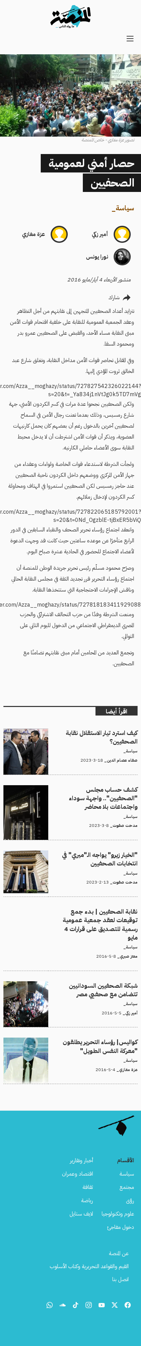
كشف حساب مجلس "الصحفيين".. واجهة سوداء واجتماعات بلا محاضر (73, 793)
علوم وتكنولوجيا (118, 1214)
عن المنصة (119, 1253)
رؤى (130, 1200)
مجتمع (126, 1187)
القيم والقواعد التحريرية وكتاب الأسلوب (89, 1266)
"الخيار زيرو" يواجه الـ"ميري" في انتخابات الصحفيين (87, 854)
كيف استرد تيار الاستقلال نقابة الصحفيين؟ (95, 732)
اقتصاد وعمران (77, 1174)
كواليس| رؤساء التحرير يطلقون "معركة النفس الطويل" (82, 1042)
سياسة (125, 208)
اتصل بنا (120, 1279)
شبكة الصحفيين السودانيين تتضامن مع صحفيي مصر (83, 985)
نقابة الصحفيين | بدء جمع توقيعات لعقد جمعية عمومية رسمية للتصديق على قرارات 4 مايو (73, 915)
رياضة (87, 1200)
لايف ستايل (81, 1214)
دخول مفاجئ (120, 1227)
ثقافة (87, 1187)
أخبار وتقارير (81, 1160)
